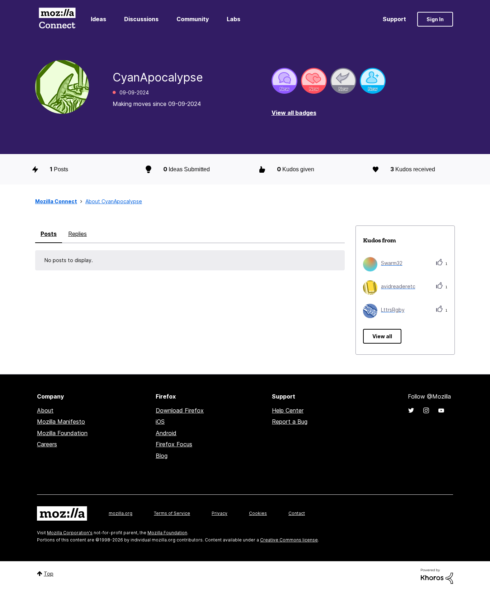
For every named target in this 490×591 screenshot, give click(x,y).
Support (394, 19)
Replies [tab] (77, 233)
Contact (296, 513)
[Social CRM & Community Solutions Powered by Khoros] (437, 576)
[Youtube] (441, 410)
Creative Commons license (289, 540)
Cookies (258, 513)
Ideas (98, 19)
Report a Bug (289, 421)
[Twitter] (411, 410)
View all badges (294, 112)
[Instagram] (426, 410)
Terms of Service (172, 513)
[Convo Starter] (284, 81)
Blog (162, 455)
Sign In (435, 19)
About (45, 410)
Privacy (219, 513)
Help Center (287, 410)
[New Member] (373, 81)
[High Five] (314, 81)
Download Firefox (180, 410)
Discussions (141, 19)
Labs (233, 19)
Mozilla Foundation (62, 433)
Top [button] (48, 574)
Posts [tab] (49, 233)
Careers (47, 444)
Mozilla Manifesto (61, 421)
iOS (160, 421)
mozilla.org (120, 513)
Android (166, 433)
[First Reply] (343, 81)
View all (382, 336)
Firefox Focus (174, 444)
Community (192, 19)
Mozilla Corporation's (70, 532)
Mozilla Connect (57, 19)
